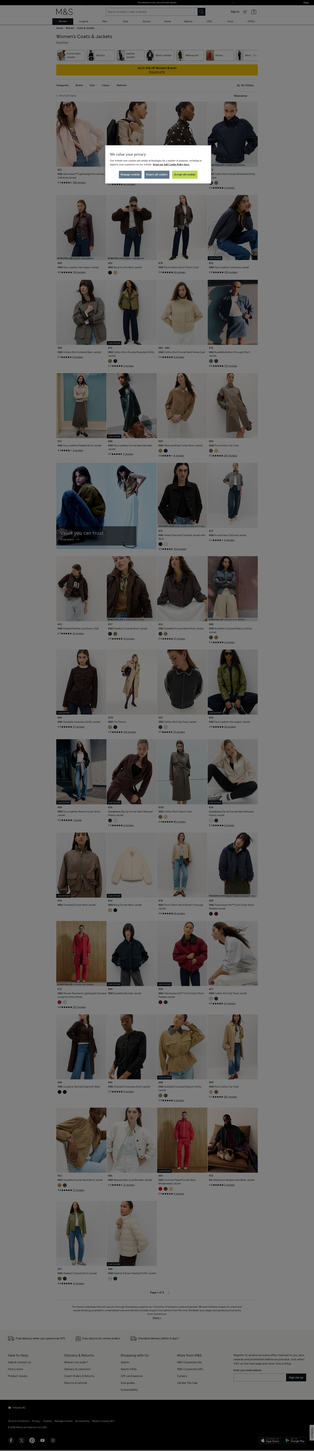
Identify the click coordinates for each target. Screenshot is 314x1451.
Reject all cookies (156, 174)
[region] (158, 164)
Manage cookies (130, 174)
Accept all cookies (185, 174)
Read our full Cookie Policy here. (171, 164)
